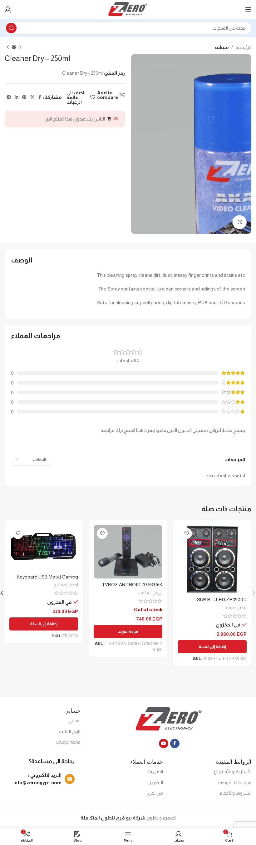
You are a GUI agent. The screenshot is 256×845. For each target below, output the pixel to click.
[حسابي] (8, 9)
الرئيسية (243, 47)
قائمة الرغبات (68, 741)
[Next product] (8, 48)
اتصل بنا (155, 771)
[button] (212, 646)
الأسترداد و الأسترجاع (232, 771)
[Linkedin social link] (16, 97)
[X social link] (32, 97)
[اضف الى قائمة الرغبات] (186, 533)
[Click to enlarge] (240, 222)
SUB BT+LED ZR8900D (222, 599)
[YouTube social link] (163, 743)
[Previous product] (20, 48)
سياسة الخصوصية (234, 782)
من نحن (155, 793)
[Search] (11, 28)
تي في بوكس (150, 592)
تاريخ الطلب (70, 731)
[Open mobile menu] (248, 9)
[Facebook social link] (40, 97)
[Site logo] (128, 9)
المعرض (155, 782)
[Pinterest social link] (24, 97)
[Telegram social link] (9, 97)
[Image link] (169, 718)
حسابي (74, 720)
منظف (222, 47)
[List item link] (40, 779)
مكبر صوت (236, 607)
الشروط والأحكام (235, 793)
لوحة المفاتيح (65, 584)
